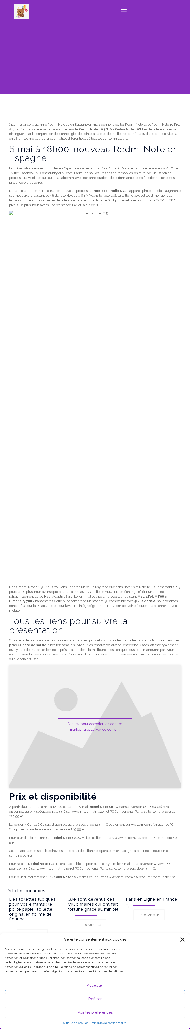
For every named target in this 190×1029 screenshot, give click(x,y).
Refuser (95, 999)
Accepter (95, 985)
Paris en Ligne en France (151, 899)
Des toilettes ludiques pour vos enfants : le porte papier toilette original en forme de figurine (32, 909)
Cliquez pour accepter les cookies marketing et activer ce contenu (95, 726)
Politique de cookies (74, 1023)
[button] (182, 939)
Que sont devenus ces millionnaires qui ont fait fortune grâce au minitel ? (95, 904)
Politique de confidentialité (108, 1023)
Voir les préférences (95, 1012)
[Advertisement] (95, 59)
